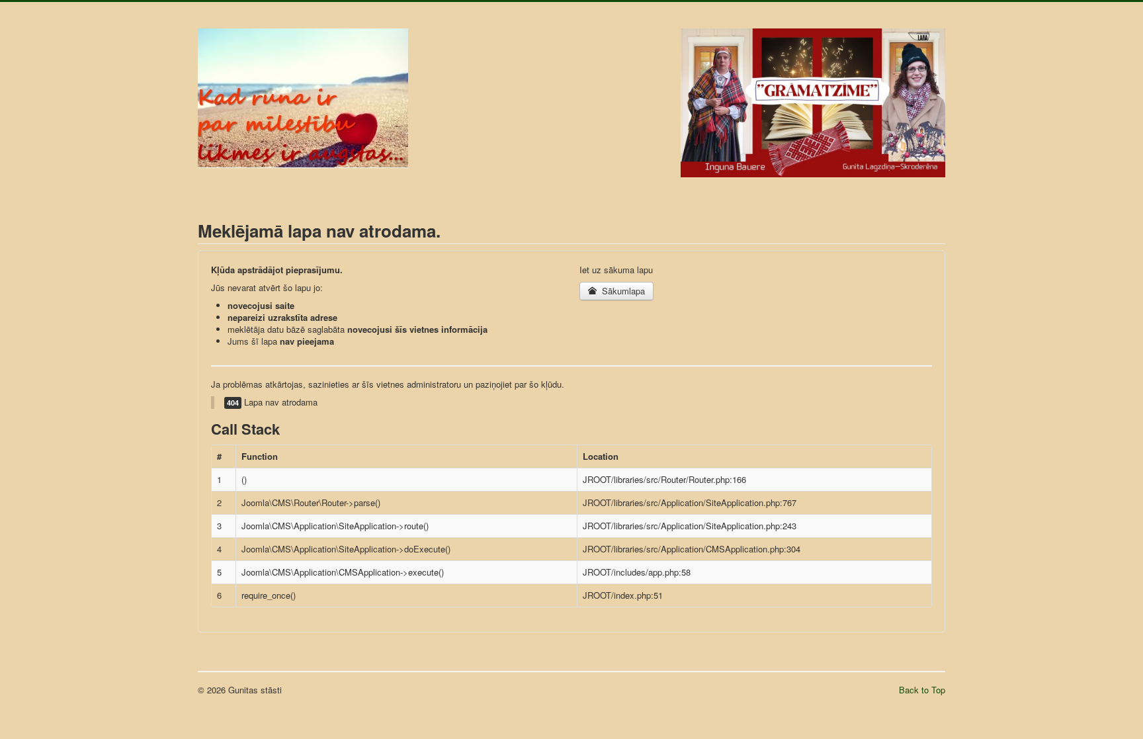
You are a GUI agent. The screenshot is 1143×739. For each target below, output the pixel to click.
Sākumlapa (622, 290)
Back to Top (922, 689)
